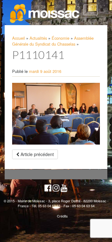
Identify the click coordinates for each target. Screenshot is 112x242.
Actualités (38, 38)
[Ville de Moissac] (45, 13)
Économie (60, 38)
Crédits (62, 215)
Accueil (18, 38)
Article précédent (36, 154)
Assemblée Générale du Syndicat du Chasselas (53, 41)
